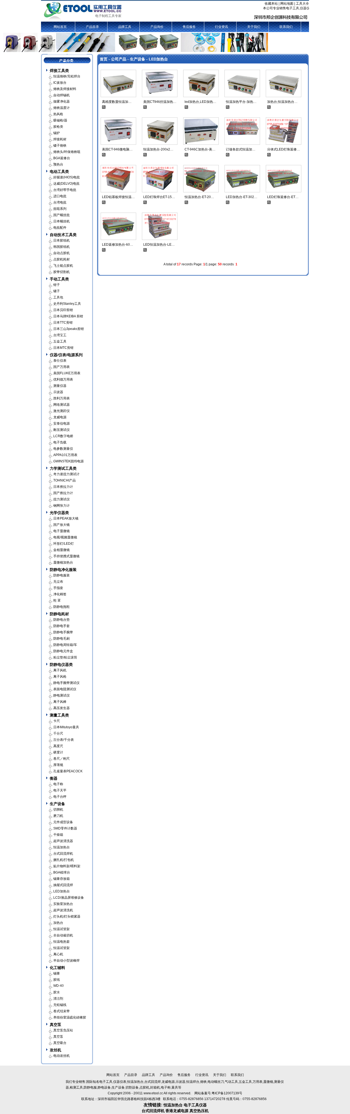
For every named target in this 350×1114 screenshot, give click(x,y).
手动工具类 (59, 279)
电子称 (58, 784)
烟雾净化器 (61, 101)
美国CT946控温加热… (159, 102)
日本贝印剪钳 (63, 310)
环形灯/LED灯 (63, 544)
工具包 (58, 297)
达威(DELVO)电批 (66, 183)
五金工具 (59, 341)
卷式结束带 (61, 1011)
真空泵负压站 (63, 1030)
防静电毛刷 (61, 638)
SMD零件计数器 (65, 828)
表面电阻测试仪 (64, 689)
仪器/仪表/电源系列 (66, 355)
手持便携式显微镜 (66, 556)
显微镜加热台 (63, 562)
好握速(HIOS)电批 (66, 177)
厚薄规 (58, 765)
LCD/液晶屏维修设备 (68, 898)
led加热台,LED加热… (200, 102)
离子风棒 (59, 702)
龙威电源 (59, 417)
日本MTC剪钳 (63, 348)
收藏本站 (271, 3)
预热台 (58, 164)
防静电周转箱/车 (65, 645)
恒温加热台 (61, 847)
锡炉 (56, 133)
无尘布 (58, 582)
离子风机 (59, 670)
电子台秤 (59, 797)
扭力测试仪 (61, 499)
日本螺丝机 (61, 221)
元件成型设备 (63, 822)
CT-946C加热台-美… (200, 149)
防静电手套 (61, 626)
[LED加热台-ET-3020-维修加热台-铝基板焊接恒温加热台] (242, 178)
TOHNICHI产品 (64, 480)
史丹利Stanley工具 (67, 304)
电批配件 (59, 228)
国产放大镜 (61, 525)
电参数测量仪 (63, 449)
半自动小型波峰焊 (66, 960)
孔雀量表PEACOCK (68, 771)
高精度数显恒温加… (117, 102)
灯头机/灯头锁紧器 (66, 916)
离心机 (58, 954)
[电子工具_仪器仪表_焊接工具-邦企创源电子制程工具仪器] (83, 11)
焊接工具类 (59, 70)
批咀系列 (59, 209)
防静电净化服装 (63, 569)
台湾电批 (59, 202)
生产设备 (137, 59)
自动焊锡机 (61, 95)
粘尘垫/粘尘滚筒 (65, 657)
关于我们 (253, 27)
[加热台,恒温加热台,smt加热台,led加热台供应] (283, 83)
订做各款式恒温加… (240, 149)
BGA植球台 (61, 872)
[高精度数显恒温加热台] (118, 83)
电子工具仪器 (195, 1105)
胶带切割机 (61, 272)
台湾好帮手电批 (64, 190)
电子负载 (59, 442)
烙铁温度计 (61, 108)
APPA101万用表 (65, 455)
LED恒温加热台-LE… (159, 244)
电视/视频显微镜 (65, 537)
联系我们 (286, 27)
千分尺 (58, 733)
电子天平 (59, 790)
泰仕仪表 (59, 360)
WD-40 (58, 986)
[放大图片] (104, 107)
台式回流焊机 (63, 853)
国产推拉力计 (63, 493)
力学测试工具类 (63, 468)
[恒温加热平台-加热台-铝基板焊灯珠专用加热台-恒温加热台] (242, 83)
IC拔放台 (59, 83)
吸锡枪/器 (60, 120)
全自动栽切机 (63, 935)
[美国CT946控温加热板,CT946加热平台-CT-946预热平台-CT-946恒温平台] (159, 83)
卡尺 (56, 721)
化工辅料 (57, 967)
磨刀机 (58, 816)
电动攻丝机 (61, 1056)
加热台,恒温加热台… (282, 102)
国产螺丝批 (61, 215)
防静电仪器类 (61, 664)
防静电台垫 (61, 620)
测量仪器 (59, 386)
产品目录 (92, 27)
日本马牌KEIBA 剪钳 (68, 316)
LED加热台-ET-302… (241, 197)
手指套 (58, 588)
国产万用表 (61, 367)
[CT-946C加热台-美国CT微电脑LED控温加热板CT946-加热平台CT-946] (201, 131)
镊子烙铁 (59, 145)
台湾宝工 (59, 335)
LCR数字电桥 (63, 436)
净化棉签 (59, 594)
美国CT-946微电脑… (117, 149)
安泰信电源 (61, 423)
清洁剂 (58, 998)
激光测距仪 (61, 411)
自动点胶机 (61, 253)
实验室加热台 (63, 904)
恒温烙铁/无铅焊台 (66, 76)
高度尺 (58, 746)
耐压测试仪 (61, 430)
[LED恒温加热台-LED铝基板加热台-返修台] (159, 226)
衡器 (53, 778)
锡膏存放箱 (61, 879)
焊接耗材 (59, 139)
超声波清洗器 (63, 841)
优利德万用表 (63, 379)
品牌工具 (124, 27)
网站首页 (60, 27)
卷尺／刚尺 (61, 759)
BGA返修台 (61, 158)
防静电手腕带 (63, 632)
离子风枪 (59, 676)
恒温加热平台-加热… (241, 102)
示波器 (58, 392)
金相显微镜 (61, 550)
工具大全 (302, 3)
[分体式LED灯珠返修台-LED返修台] (283, 131)
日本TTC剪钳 (63, 322)
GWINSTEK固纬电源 (68, 461)
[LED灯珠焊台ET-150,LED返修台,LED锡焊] (159, 178)
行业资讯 (221, 27)
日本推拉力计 (63, 487)
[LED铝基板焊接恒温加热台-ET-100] (118, 178)
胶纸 (56, 980)
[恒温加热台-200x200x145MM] (159, 131)
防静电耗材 (59, 614)
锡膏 (56, 973)
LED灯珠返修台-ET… (283, 197)
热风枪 (58, 114)
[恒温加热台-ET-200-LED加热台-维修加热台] (201, 178)
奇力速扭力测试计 (66, 474)
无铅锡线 (59, 1005)
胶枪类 (58, 127)
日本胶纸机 (61, 240)
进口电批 (59, 196)
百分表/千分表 (63, 740)
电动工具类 (59, 171)
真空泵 (55, 1024)
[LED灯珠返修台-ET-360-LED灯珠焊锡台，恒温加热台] (283, 178)
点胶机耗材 (61, 259)
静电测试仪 (61, 695)
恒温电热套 (61, 942)
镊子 (56, 291)
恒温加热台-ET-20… (199, 197)
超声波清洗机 (63, 910)
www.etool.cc (153, 1093)
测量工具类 (59, 715)
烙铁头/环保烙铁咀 (66, 152)
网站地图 (286, 3)
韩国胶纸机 (61, 247)
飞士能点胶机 (63, 266)
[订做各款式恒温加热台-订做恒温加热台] (242, 131)
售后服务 (189, 27)
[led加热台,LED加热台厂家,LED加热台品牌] (201, 83)
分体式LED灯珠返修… (283, 149)
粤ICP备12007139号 (227, 1093)
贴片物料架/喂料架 (66, 866)
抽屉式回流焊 (63, 885)
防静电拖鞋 (61, 607)
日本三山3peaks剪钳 (68, 329)
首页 (103, 59)
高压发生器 (61, 708)
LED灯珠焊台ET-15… (159, 197)
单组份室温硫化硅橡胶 (69, 1017)
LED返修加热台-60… (117, 244)
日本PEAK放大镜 (65, 518)
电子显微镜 (61, 531)
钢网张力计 (61, 505)
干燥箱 (58, 835)
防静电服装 (61, 575)
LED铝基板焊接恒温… (118, 197)
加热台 (58, 923)
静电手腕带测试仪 (66, 683)
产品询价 (157, 27)
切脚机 (58, 809)
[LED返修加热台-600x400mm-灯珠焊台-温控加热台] (118, 226)
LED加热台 (158, 59)
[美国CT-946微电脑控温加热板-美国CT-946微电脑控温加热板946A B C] (118, 131)
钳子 (56, 285)
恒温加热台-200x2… (158, 149)
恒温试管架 (61, 929)
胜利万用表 (61, 398)
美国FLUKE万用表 (66, 373)
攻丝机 (55, 1050)
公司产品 (118, 59)
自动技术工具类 (63, 235)
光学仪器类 (59, 512)
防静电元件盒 (63, 651)
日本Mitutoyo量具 (66, 727)
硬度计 (58, 752)
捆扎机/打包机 (63, 860)
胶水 (56, 992)
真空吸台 (59, 1043)
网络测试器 (61, 405)
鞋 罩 (57, 600)
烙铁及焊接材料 (64, 89)
